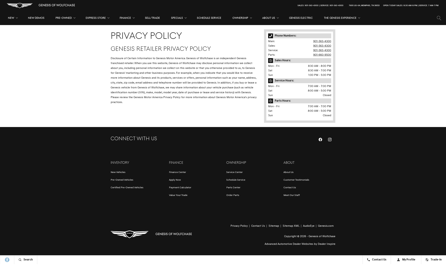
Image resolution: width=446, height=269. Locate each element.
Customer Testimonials (296, 180)
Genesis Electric (301, 18)
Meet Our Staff (291, 195)
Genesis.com (326, 226)
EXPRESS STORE (96, 18)
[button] (439, 18)
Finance (125, 18)
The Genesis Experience (340, 18)
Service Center (234, 172)
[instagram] (330, 139)
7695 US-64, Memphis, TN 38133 (364, 6)
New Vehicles (118, 172)
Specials (177, 18)
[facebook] (320, 139)
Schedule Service (209, 18)
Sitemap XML (291, 226)
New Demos (36, 18)
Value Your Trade (178, 195)
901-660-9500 (322, 55)
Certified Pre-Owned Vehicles (127, 187)
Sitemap (273, 226)
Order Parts (232, 195)
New (11, 18)
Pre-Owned (64, 18)
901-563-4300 (322, 41)
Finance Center (177, 172)
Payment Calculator (180, 187)
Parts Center (233, 187)
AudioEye (308, 226)
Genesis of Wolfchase (322, 236)
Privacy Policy (239, 226)
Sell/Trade (152, 18)
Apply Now (175, 180)
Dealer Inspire (326, 244)
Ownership (240, 18)
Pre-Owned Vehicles (122, 180)
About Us (268, 18)
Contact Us (289, 187)
